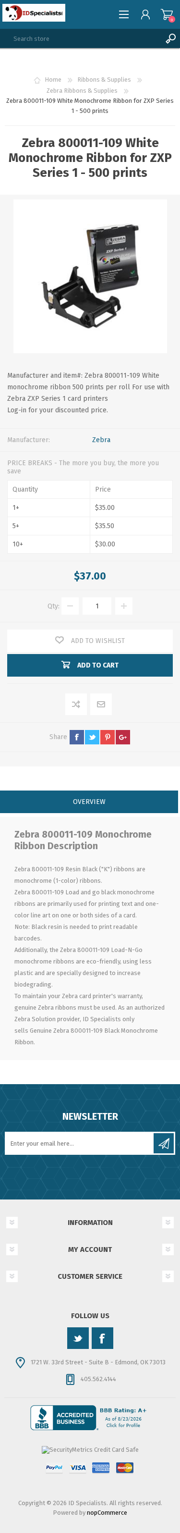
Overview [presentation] (89, 802)
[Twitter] (78, 1338)
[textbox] (80, 38)
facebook (77, 737)
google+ (123, 737)
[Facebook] (102, 1338)
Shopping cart (167, 14)
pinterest (107, 737)
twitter (92, 737)
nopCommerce (107, 1512)
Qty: (54, 606)
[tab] (89, 803)
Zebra (101, 440)
